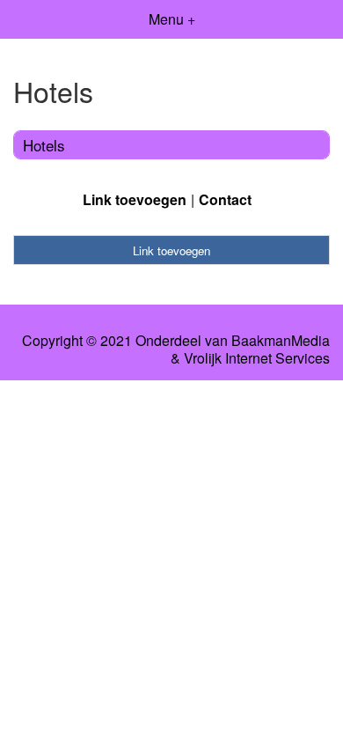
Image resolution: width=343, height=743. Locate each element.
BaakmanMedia (280, 340)
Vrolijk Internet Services (257, 358)
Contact (225, 199)
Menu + (172, 19)
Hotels (44, 145)
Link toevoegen (134, 199)
